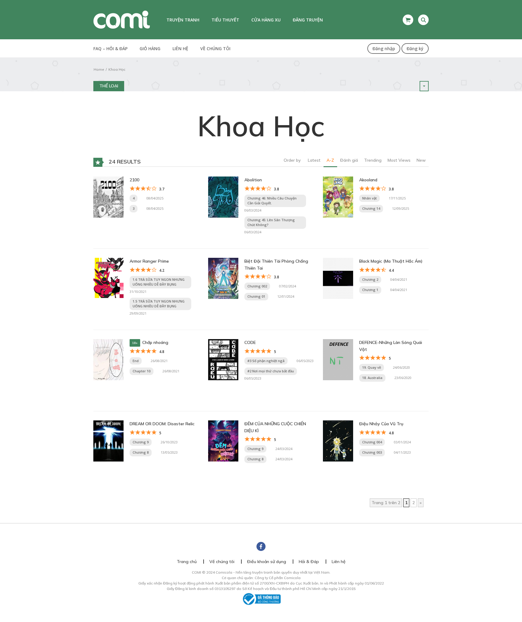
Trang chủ (187, 561)
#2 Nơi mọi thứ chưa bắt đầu (270, 371)
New (421, 160)
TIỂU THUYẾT (225, 20)
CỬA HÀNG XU (266, 20)
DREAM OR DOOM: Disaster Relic (162, 423)
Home (99, 69)
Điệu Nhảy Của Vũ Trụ (381, 423)
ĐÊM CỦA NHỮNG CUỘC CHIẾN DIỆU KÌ (275, 427)
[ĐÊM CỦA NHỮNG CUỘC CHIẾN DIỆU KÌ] (223, 440)
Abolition (253, 180)
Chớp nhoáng (155, 342)
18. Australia (372, 377)
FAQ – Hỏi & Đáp (110, 48)
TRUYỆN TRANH (182, 20)
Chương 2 (370, 279)
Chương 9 (141, 442)
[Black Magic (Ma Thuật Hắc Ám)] (338, 278)
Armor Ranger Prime (149, 261)
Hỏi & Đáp (309, 561)
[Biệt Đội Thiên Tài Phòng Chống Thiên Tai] (223, 278)
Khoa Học (116, 69)
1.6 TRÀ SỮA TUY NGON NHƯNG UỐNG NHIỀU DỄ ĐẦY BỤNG (159, 282)
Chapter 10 (141, 371)
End (136, 360)
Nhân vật (369, 198)
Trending (373, 160)
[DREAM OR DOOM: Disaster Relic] (108, 440)
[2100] (108, 196)
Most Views (399, 160)
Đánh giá (349, 160)
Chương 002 (257, 286)
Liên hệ (180, 48)
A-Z (330, 160)
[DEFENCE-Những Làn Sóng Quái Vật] (338, 359)
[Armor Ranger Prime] (108, 277)
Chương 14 (371, 208)
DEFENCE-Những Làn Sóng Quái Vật (390, 346)
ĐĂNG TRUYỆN (308, 20)
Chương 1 (370, 289)
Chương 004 (372, 442)
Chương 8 (141, 452)
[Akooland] (338, 196)
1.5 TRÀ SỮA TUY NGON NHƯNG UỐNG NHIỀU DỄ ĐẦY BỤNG (159, 304)
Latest (314, 160)
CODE (250, 342)
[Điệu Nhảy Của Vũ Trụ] (338, 440)
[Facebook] (261, 546)
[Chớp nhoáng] (108, 359)
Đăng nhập (383, 48)
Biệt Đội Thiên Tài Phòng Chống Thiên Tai (276, 264)
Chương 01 (256, 296)
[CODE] (223, 359)
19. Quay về (371, 367)
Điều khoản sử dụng (266, 561)
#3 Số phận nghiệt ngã (266, 360)
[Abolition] (223, 196)
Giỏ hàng (150, 48)
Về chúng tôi (215, 48)
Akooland (368, 180)
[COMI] (121, 19)
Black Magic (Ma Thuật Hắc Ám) (391, 261)
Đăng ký (415, 48)
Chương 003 (372, 452)
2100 (134, 180)
